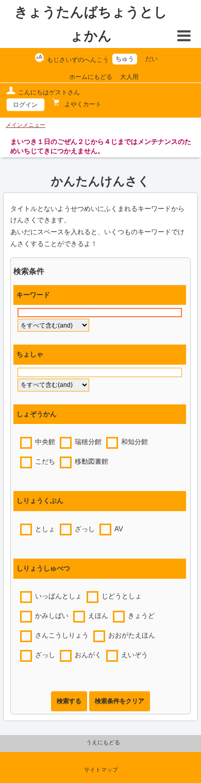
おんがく (88, 655)
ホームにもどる (90, 76)
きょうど (141, 615)
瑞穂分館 (88, 442)
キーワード (33, 295)
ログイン (25, 104)
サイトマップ (101, 769)
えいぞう (134, 655)
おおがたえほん (131, 635)
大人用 (129, 76)
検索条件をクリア (119, 701)
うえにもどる (103, 742)
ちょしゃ (29, 354)
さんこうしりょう (62, 635)
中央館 (45, 442)
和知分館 (134, 442)
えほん (98, 615)
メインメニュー (25, 125)
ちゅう (124, 58)
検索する (69, 701)
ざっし (85, 529)
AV (118, 529)
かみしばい (52, 615)
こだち (45, 461)
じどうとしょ (122, 596)
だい (151, 58)
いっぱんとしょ (58, 596)
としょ (45, 529)
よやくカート (82, 104)
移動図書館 (91, 461)
